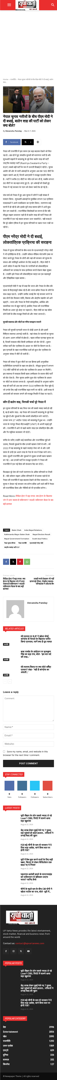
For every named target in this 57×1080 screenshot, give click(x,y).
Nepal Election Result (41, 534)
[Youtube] (28, 951)
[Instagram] (13, 951)
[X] (13, 562)
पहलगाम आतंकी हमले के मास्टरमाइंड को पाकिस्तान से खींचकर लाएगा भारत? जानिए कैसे (36, 877)
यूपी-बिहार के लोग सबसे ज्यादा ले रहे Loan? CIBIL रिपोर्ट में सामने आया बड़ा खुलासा (36, 818)
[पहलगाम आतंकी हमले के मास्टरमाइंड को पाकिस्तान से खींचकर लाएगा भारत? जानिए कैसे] (10, 878)
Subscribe (47, 782)
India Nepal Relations (33, 530)
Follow (22, 782)
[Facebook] (6, 562)
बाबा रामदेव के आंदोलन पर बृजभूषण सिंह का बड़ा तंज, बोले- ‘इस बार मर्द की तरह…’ (36, 654)
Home (5, 79)
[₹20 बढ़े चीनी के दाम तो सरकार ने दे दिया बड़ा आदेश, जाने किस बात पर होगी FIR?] (10, 849)
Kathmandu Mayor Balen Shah (17, 534)
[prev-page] (5, 681)
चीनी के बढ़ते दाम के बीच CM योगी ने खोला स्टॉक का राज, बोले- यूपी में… (36, 890)
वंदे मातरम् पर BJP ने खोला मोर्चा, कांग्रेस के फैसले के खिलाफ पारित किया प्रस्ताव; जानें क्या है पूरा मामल (36, 639)
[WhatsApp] (27, 562)
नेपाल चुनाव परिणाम (9, 543)
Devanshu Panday (13, 131)
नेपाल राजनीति (22, 543)
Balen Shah (16, 530)
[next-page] (10, 681)
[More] (38, 142)
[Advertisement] (28, 43)
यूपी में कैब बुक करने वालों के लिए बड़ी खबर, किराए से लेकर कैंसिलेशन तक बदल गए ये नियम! (37, 862)
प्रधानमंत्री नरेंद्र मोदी (36, 543)
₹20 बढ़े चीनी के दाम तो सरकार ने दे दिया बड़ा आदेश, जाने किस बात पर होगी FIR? (36, 847)
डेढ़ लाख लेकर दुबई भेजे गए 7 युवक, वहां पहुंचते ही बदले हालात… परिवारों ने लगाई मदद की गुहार (37, 833)
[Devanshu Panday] (15, 609)
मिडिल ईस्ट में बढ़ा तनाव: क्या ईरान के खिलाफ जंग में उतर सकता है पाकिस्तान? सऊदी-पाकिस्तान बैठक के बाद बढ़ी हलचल (28, 500)
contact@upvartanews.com (29, 943)
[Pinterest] (20, 562)
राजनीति (13, 79)
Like (9, 782)
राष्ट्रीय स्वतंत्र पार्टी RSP (12, 547)
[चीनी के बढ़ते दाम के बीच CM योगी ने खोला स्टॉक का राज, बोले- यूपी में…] (10, 893)
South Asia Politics (39, 538)
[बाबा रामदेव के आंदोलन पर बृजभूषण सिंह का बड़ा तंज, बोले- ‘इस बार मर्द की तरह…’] (10, 655)
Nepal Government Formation (16, 538)
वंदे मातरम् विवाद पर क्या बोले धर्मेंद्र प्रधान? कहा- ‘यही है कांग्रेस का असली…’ (36, 669)
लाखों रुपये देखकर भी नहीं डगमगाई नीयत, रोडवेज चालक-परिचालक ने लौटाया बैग (42, 581)
